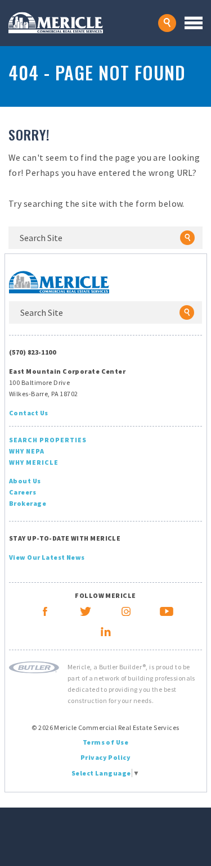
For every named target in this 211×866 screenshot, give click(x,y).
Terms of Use (105, 742)
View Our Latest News (47, 557)
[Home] (83, 23)
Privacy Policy (105, 757)
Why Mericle (34, 462)
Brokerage (27, 503)
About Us (25, 481)
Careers (22, 492)
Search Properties (48, 440)
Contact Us (28, 413)
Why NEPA (26, 451)
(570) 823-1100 (32, 352)
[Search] (187, 237)
